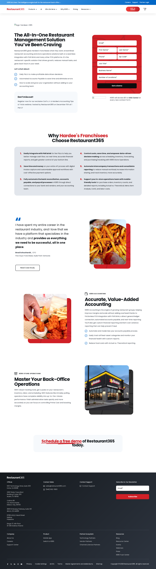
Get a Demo (117, 86)
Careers (128, 2)
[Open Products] (36, 9)
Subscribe (132, 496)
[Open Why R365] (69, 9)
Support (135, 2)
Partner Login (144, 2)
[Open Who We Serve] (56, 9)
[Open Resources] (90, 9)
